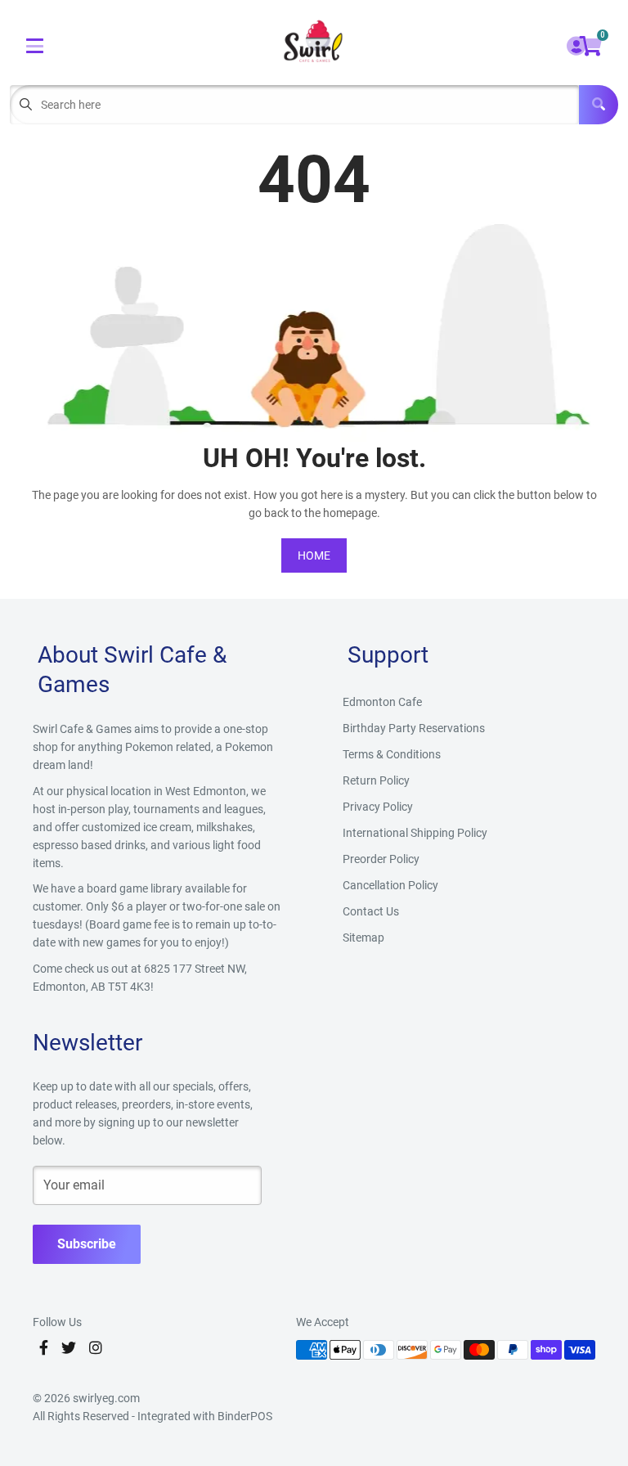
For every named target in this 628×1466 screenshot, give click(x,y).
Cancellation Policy (390, 885)
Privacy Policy (378, 806)
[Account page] (576, 47)
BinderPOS (245, 1416)
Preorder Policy (381, 859)
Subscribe (86, 1244)
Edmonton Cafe (382, 701)
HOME (314, 555)
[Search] (598, 104)
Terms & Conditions (392, 754)
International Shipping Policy (415, 832)
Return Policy (376, 780)
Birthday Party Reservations (414, 728)
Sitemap (363, 937)
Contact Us (371, 911)
